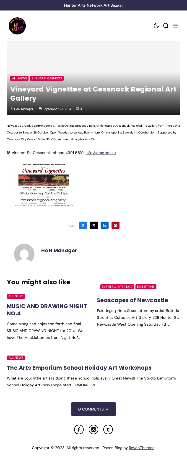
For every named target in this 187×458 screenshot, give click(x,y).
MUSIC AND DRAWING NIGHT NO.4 (47, 309)
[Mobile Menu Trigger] (175, 26)
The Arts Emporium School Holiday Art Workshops (79, 368)
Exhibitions (146, 287)
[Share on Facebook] (83, 225)
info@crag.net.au (101, 152)
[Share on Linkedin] (105, 225)
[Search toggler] (166, 26)
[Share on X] (94, 225)
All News (19, 78)
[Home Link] (17, 25)
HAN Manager (23, 109)
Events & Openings (47, 78)
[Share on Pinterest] (115, 225)
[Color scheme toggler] (156, 26)
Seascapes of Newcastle (132, 300)
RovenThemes (141, 447)
